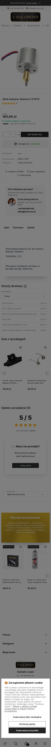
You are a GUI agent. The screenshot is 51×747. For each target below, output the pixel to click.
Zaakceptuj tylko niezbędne (27, 717)
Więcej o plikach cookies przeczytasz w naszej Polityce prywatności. (21, 708)
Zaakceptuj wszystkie (27, 730)
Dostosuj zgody (27, 724)
